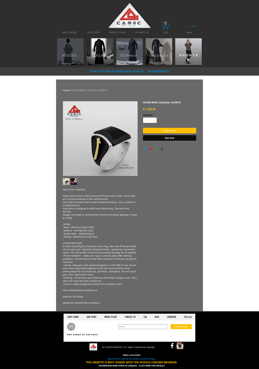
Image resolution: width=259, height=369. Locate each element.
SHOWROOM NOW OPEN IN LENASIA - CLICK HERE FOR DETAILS (132, 365)
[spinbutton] (150, 120)
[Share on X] (162, 149)
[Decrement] (145, 120)
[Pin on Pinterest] (150, 149)
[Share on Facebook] (145, 149)
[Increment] (154, 120)
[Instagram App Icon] (179, 345)
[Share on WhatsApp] (156, 149)
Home (66, 90)
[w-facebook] (172, 345)
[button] (165, 25)
